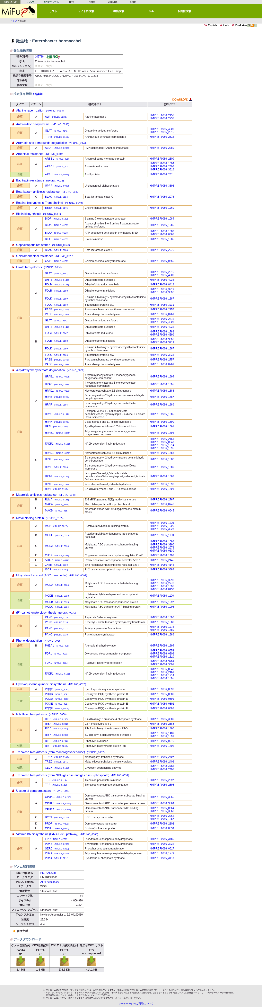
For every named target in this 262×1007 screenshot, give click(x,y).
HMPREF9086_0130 (162, 550)
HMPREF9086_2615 (162, 136)
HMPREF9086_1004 (162, 163)
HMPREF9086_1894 (162, 376)
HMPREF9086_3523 (162, 529)
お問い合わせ (10, 2)
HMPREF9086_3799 (162, 661)
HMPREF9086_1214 (162, 445)
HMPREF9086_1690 (162, 617)
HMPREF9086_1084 (162, 218)
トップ (13, 20)
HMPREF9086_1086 (162, 224)
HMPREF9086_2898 (162, 784)
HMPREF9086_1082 (162, 231)
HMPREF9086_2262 (162, 815)
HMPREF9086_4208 (162, 129)
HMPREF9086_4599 (162, 334)
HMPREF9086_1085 (162, 239)
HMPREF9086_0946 (162, 504)
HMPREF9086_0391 (162, 698)
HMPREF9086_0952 (162, 650)
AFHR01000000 (49, 881)
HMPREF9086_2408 (162, 761)
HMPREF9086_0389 (162, 694)
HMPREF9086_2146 (162, 560)
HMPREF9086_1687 (162, 298)
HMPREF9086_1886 (162, 414)
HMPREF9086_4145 (162, 564)
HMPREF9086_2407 (162, 756)
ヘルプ (30, 2)
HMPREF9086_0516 (162, 740)
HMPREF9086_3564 (162, 803)
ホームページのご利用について (136, 1003)
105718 (39, 56)
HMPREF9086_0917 (162, 848)
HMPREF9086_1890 (162, 421)
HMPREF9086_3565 (162, 797)
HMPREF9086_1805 (162, 745)
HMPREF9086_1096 (162, 525)
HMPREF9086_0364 (162, 808)
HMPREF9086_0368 (162, 234)
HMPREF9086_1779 (162, 853)
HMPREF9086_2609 (162, 158)
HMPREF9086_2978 (162, 547)
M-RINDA (112, 2)
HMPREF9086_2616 (162, 132)
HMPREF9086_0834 (162, 828)
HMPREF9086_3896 (162, 185)
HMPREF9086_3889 (162, 719)
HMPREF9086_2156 (162, 115)
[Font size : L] (255, 26)
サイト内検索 (86, 11)
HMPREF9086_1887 (162, 396)
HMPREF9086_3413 (162, 857)
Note (151, 11)
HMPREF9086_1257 (162, 818)
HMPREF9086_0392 (162, 703)
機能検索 (118, 11)
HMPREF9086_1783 (162, 331)
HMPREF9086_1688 (162, 622)
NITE (71, 2)
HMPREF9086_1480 (162, 629)
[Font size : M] (252, 26)
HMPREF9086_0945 (162, 510)
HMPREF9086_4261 (162, 766)
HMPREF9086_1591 (162, 736)
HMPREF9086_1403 (162, 555)
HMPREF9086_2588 (162, 723)
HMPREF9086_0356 (162, 260)
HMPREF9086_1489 (162, 733)
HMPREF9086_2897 (162, 780)
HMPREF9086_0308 (162, 653)
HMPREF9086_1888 (162, 390)
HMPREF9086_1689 (162, 634)
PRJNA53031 (48, 872)
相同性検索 (184, 11)
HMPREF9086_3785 (162, 838)
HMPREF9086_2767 (162, 499)
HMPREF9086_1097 (162, 602)
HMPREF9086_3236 (162, 843)
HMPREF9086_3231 (162, 304)
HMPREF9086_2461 (162, 438)
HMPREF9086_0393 (162, 708)
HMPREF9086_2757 (162, 309)
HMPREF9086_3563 (162, 811)
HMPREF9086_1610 (162, 656)
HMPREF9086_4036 (162, 279)
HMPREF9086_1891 (162, 426)
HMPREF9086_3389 (162, 569)
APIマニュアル (51, 2)
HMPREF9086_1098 (162, 541)
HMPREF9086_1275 (162, 626)
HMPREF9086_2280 (162, 147)
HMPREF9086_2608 (162, 166)
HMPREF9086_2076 (162, 196)
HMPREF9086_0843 (162, 442)
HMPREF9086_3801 (162, 664)
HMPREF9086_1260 (162, 207)
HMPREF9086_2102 (162, 823)
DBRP (133, 2)
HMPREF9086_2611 (162, 174)
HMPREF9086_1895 (162, 384)
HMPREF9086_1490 (162, 728)
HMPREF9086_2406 (162, 769)
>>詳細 (38, 94)
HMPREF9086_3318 (162, 169)
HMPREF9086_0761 (162, 314)
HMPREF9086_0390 (162, 689)
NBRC (92, 2)
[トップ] (18, 11)
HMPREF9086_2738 (162, 118)
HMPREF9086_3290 (162, 544)
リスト (53, 11)
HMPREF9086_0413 (162, 284)
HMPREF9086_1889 (162, 404)
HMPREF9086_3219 (162, 289)
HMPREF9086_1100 (162, 522)
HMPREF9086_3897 (162, 292)
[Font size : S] (249, 26)
